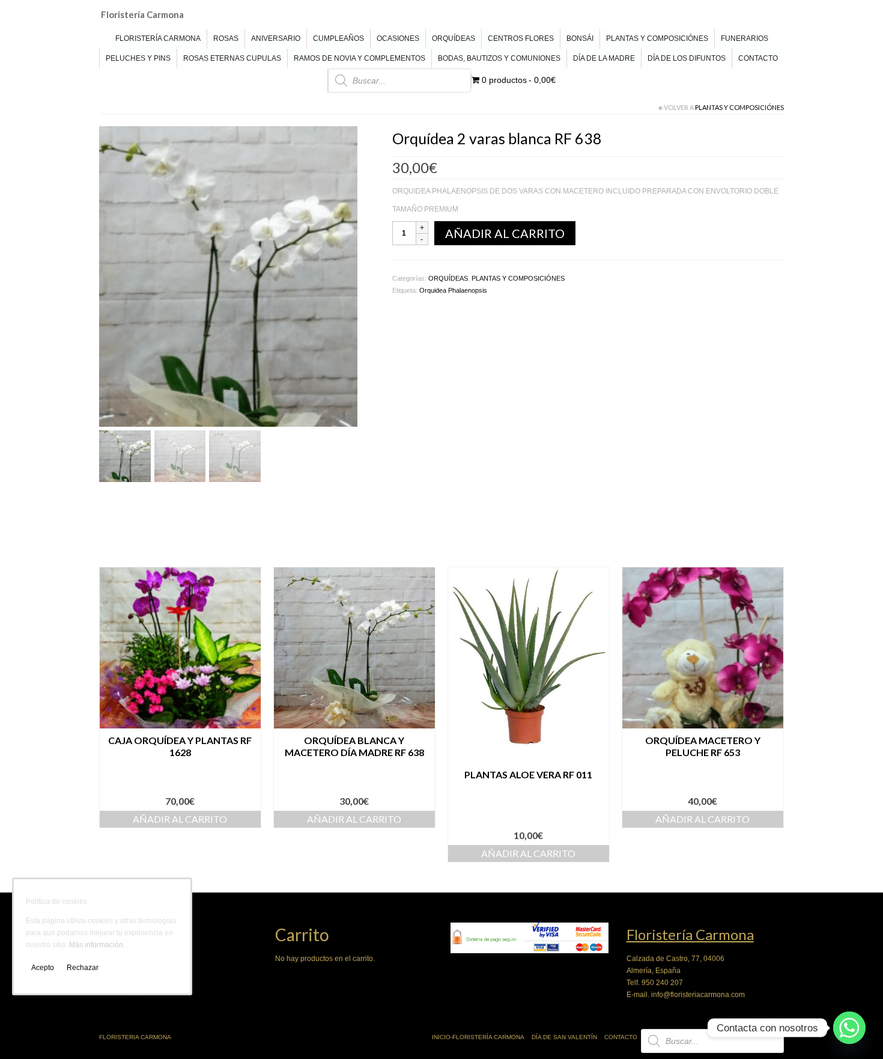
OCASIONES (398, 38)
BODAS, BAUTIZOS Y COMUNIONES (499, 58)
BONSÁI (579, 38)
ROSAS (225, 38)
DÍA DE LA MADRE (604, 58)
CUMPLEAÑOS (338, 38)
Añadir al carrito (505, 233)
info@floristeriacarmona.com (698, 994)
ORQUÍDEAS (453, 38)
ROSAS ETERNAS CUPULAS (232, 58)
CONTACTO (758, 58)
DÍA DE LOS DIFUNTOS (687, 58)
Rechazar (83, 967)
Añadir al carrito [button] (180, 819)
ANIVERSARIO (275, 38)
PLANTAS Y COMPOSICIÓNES (657, 38)
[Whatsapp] (849, 1028)
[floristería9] (228, 276)
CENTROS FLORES (521, 38)
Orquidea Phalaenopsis (453, 290)
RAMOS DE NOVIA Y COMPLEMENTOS (359, 58)
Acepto (42, 967)
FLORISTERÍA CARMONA (158, 38)
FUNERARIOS (744, 38)
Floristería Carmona (142, 14)
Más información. (97, 945)
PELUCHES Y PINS (138, 58)
